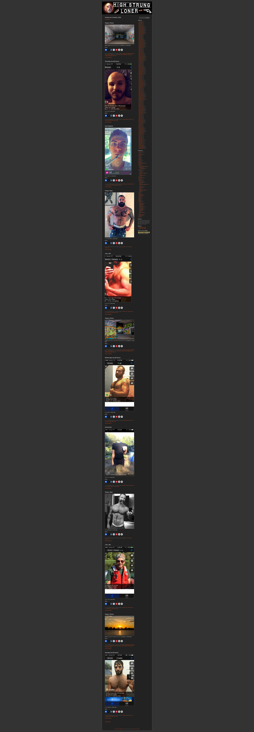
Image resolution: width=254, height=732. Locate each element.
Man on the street (142, 173)
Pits (114, 716)
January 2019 (141, 55)
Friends (140, 159)
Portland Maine (110, 55)
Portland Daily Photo (142, 227)
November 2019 (141, 44)
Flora (139, 157)
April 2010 (140, 141)
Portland (108, 54)
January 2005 (141, 146)
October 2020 (141, 31)
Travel (140, 202)
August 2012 (141, 133)
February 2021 (141, 27)
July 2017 (140, 75)
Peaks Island (132, 53)
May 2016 (140, 90)
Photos (106, 54)
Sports (140, 200)
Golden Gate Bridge (142, 184)
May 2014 (140, 117)
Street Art (112, 54)
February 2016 (141, 93)
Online (130, 119)
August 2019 (141, 47)
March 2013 (141, 127)
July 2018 (140, 62)
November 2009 (141, 142)
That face (141, 186)
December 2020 (141, 29)
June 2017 (140, 76)
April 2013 (140, 126)
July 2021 (140, 21)
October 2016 (141, 85)
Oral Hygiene (109, 126)
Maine (129, 53)
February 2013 (141, 128)
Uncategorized (141, 214)
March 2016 (141, 92)
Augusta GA (141, 203)
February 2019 (141, 54)
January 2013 (141, 129)
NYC (140, 211)
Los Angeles (141, 209)
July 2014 (140, 114)
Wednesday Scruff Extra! (113, 357)
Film (139, 156)
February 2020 (141, 40)
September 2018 (142, 59)
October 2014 (141, 111)
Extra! (109, 120)
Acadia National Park (143, 166)
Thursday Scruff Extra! (112, 61)
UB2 (140, 188)
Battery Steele (120, 54)
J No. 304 (108, 544)
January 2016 (141, 94)
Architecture (124, 53)
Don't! (140, 183)
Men (127, 119)
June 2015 (140, 102)
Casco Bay (109, 645)
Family (140, 155)
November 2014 (141, 110)
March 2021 (141, 26)
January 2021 (141, 28)
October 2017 (141, 72)
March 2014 (141, 119)
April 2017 (140, 78)
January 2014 (141, 121)
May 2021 (140, 23)
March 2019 (141, 53)
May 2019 (140, 50)
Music (140, 176)
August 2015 (141, 100)
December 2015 (141, 95)
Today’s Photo (109, 23)
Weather (140, 215)
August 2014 (141, 113)
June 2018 (140, 63)
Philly (140, 193)
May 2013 (140, 124)
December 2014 (141, 109)
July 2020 (140, 35)
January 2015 (141, 108)
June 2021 (140, 22)
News (140, 178)
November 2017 (141, 71)
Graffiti (124, 54)
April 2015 (140, 104)
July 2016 (140, 87)
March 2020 (141, 39)
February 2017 (141, 81)
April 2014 (140, 118)
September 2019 (142, 46)
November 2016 (141, 84)
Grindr (116, 486)
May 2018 (140, 64)
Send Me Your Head (142, 228)
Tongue (140, 187)
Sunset (111, 646)
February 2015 (141, 106)
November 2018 (141, 57)
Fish (140, 172)
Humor (140, 164)
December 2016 (141, 83)
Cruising (123, 119)
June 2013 (140, 123)
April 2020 (140, 38)
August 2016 (141, 86)
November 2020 (141, 30)
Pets (139, 192)
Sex (139, 196)
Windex (140, 191)
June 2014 (140, 115)
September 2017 (142, 73)
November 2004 (141, 148)
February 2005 (141, 145)
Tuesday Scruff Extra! (111, 652)
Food (139, 158)
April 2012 (140, 138)
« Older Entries (107, 19)
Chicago (140, 208)
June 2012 (140, 136)
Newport (140, 210)
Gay (126, 119)
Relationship (141, 195)
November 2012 (141, 131)
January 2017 (141, 82)
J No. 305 (108, 253)
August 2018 (141, 60)
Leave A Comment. (108, 57)
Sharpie (140, 197)
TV (139, 213)
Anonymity (108, 427)
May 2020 (140, 37)
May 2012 (140, 137)
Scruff (117, 120)
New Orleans (141, 177)
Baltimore (141, 204)
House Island (114, 645)
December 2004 (141, 147)
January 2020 (141, 41)
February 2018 (141, 67)
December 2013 (141, 122)
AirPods (140, 181)
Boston (140, 205)
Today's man (107, 247)
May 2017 (140, 77)
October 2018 (141, 58)
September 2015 (142, 99)
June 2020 (140, 36)
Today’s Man (109, 190)
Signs (140, 199)
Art (126, 53)
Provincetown (141, 212)
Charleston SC (142, 206)
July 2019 (140, 48)
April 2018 (140, 65)
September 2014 (142, 112)
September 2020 (142, 32)
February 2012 (141, 140)
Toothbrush (141, 175)
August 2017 (141, 74)
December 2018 (141, 56)
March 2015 (141, 105)
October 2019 (141, 45)
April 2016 (140, 91)
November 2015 (141, 96)
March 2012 (141, 139)
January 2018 (141, 68)
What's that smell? (142, 190)
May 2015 (140, 103)
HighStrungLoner (142, 163)
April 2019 (140, 51)
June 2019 (140, 49)
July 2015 (140, 101)
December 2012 (141, 130)
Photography (125, 645)
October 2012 (141, 132)
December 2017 (141, 69)
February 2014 (141, 120)
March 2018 (141, 66)
